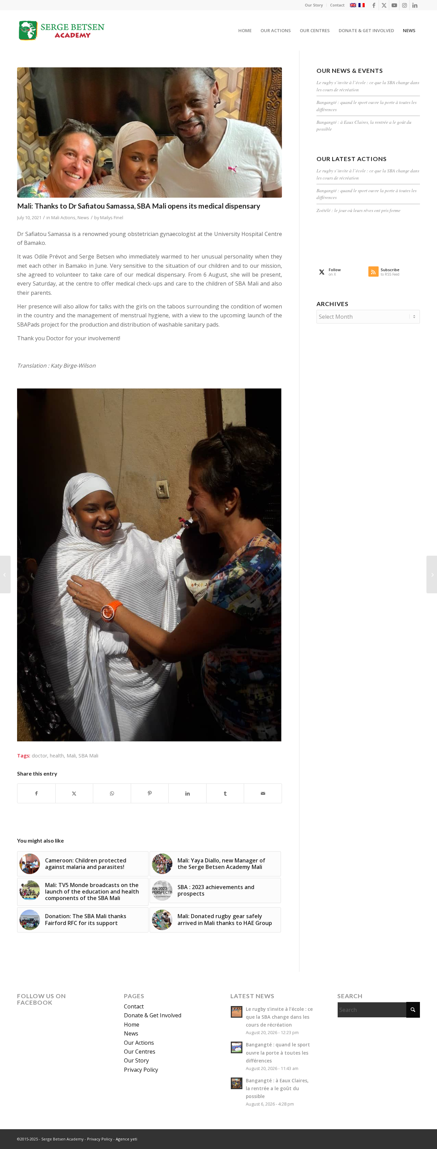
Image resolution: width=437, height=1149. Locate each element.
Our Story (314, 5)
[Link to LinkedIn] (415, 5)
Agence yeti (126, 1138)
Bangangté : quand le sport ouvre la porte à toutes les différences (278, 1052)
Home (131, 1024)
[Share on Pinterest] (150, 793)
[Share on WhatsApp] (112, 793)
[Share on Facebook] (36, 793)
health (57, 755)
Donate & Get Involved (152, 1015)
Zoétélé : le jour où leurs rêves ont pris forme (358, 210)
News (83, 217)
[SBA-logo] (62, 30)
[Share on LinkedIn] (187, 793)
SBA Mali (88, 755)
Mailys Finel (111, 217)
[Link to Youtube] (394, 5)
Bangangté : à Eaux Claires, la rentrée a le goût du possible (277, 1088)
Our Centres (139, 1051)
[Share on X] (74, 793)
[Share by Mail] (263, 793)
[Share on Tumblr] (225, 793)
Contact (337, 5)
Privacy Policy (141, 1069)
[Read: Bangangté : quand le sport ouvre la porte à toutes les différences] (236, 1047)
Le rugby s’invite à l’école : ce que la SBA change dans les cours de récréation (279, 1017)
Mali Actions (63, 217)
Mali (71, 755)
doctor (39, 755)
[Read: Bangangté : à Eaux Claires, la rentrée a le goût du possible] (236, 1083)
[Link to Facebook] (374, 5)
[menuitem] (314, 5)
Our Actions (139, 1042)
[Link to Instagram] (404, 5)
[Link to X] (384, 5)
